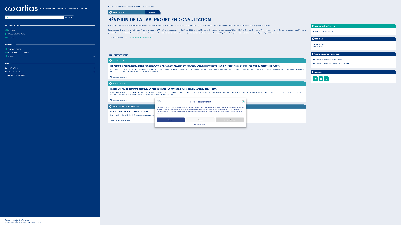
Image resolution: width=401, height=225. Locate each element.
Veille (11, 37)
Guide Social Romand (18, 53)
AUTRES (11, 56)
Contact (7, 220)
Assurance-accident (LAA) (120, 77)
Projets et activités (15, 72)
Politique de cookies (199, 124)
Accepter (171, 120)
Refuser (200, 120)
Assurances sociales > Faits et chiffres (328, 59)
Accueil (110, 6)
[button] (243, 102)
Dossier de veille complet (324, 31)
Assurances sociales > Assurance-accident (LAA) (332, 63)
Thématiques (14, 49)
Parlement (115, 120)
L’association (11, 68)
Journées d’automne (15, 75)
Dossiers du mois (16, 34)
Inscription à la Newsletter (20, 220)
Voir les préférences (230, 120)
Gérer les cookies (20, 222)
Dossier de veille (120, 6)
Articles (12, 30)
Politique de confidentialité (33, 222)
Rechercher (69, 17)
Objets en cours (133, 106)
